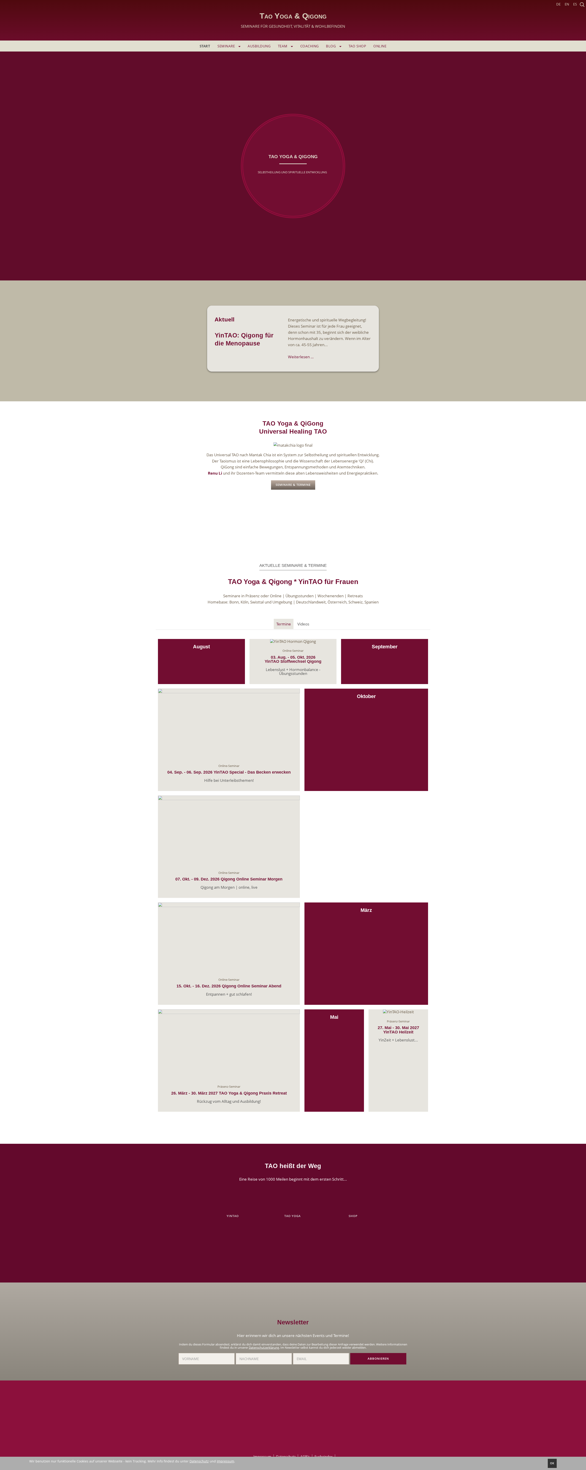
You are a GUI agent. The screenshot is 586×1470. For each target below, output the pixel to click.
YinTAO (233, 1216)
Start (205, 46)
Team (283, 46)
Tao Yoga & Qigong (293, 20)
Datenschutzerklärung (264, 1347)
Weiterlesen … (301, 356)
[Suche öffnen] (582, 4)
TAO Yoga (292, 1216)
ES (575, 4)
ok (552, 1463)
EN (567, 4)
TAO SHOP (357, 46)
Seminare (226, 46)
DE (558, 4)
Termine (283, 624)
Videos (303, 624)
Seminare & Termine (293, 485)
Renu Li (215, 473)
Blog (331, 46)
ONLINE (379, 46)
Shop (353, 1216)
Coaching (309, 46)
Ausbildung (259, 46)
